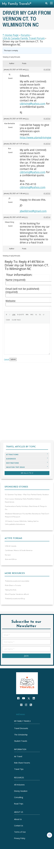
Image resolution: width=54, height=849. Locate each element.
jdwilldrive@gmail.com (33, 211)
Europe (7, 555)
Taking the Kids (10, 590)
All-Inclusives (19, 784)
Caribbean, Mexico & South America (18, 550)
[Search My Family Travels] (46, 4)
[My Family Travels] (27, 683)
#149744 (47, 217)
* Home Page (11, 35)
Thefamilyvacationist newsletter (17, 581)
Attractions (12, 454)
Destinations (12, 463)
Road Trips (18, 803)
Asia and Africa (11, 559)
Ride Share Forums (22, 763)
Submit (13, 359)
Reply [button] (27, 69)
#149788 (47, 69)
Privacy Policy (19, 838)
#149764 (47, 144)
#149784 (47, 118)
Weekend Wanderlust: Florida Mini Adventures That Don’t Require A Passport (27, 515)
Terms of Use (20, 832)
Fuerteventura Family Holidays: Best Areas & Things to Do (26, 508)
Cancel (6, 359)
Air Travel (18, 756)
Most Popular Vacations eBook (17, 594)
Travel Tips (18, 769)
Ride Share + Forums (13, 585)
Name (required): (16, 279)
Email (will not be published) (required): (22, 290)
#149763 (47, 193)
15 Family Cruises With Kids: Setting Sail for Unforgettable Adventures (22, 522)
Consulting (18, 797)
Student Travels (20, 741)
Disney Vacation (20, 791)
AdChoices (20, 714)
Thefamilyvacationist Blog (15, 598)
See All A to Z (27, 473)
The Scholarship (21, 734)
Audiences (11, 459)
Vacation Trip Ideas (15, 467)
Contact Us (18, 825)
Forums (25, 35)
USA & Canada (10, 546)
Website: (11, 301)
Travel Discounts (21, 728)
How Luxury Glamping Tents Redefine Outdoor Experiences (23, 500)
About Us (18, 819)
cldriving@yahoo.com (32, 103)
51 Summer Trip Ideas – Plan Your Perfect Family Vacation (27, 494)
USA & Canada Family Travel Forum (24, 38)
